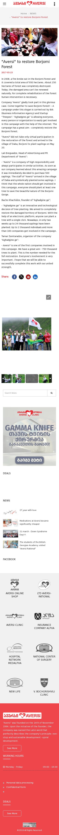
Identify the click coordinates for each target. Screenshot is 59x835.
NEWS (33, 13)
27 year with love (28, 510)
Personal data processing (19, 782)
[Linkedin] (35, 276)
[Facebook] (14, 276)
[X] (21, 276)
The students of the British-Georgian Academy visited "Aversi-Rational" (33, 545)
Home (24, 13)
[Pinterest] (28, 276)
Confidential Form (16, 787)
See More (12, 748)
